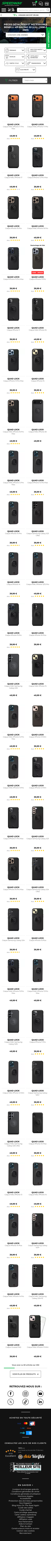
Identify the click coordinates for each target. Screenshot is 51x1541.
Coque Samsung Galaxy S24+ (37, 1094)
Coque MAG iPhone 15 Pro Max (13, 992)
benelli (36, 20)
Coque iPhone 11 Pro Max (13, 839)
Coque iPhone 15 (37, 381)
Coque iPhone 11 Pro (38, 1042)
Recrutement (25, 1533)
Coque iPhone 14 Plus (13, 1245)
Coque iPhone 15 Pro (13, 635)
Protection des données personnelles (25, 1501)
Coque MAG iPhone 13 (13, 1195)
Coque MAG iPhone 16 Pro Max (13, 433)
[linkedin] (40, 1402)
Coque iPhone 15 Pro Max (13, 279)
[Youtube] (40, 1394)
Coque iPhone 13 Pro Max (13, 381)
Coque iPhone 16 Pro (13, 228)
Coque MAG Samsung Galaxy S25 (13, 687)
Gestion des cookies (26, 1531)
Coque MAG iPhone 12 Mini (13, 1093)
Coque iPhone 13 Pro (37, 279)
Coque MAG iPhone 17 (13, 177)
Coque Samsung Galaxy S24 (13, 940)
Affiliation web (25, 1519)
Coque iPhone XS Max (38, 1144)
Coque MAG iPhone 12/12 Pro (37, 584)
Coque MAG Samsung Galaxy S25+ (13, 1043)
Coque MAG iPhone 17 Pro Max (13, 128)
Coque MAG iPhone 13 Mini (37, 1347)
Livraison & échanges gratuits (25, 1489)
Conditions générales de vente (25, 1491)
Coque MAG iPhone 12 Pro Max (13, 484)
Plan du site (25, 1526)
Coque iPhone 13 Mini (37, 737)
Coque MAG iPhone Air (38, 432)
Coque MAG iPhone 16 (38, 330)
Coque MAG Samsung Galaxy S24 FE (38, 1297)
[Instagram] (25, 1394)
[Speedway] (12, 4)
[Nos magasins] (46, 3)
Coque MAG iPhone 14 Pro (13, 1296)
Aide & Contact (25, 1524)
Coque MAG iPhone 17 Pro (37, 127)
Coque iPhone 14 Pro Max (37, 483)
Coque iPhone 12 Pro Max (38, 177)
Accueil (5, 20)
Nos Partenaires (25, 1521)
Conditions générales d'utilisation (26, 1494)
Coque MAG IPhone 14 (38, 1195)
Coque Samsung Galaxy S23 (37, 839)
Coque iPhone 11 (13, 330)
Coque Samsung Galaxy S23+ (37, 1246)
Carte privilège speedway (25, 1512)
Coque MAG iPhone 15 (37, 686)
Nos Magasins (25, 1503)
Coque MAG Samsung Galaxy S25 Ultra (13, 1145)
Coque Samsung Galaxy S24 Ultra (37, 890)
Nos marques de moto (20, 20)
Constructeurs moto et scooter (25, 1528)
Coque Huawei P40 (13, 1347)
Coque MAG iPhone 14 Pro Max (13, 738)
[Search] (47, 10)
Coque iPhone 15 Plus (37, 940)
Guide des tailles (25, 1508)
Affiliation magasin (25, 1517)
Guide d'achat (25, 1510)
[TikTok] (25, 1402)
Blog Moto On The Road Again (25, 1505)
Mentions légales (25, 1496)
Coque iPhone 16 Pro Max (13, 889)
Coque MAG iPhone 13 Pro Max (37, 992)
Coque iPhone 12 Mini (37, 788)
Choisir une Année (18, 35)
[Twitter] (11, 1402)
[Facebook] (11, 1394)
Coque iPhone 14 (13, 584)
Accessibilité (25, 1498)
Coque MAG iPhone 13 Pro (13, 788)
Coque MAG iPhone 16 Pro (37, 228)
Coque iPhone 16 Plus (37, 635)
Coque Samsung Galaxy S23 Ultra (37, 534)
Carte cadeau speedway (25, 1515)
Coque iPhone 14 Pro (13, 533)
